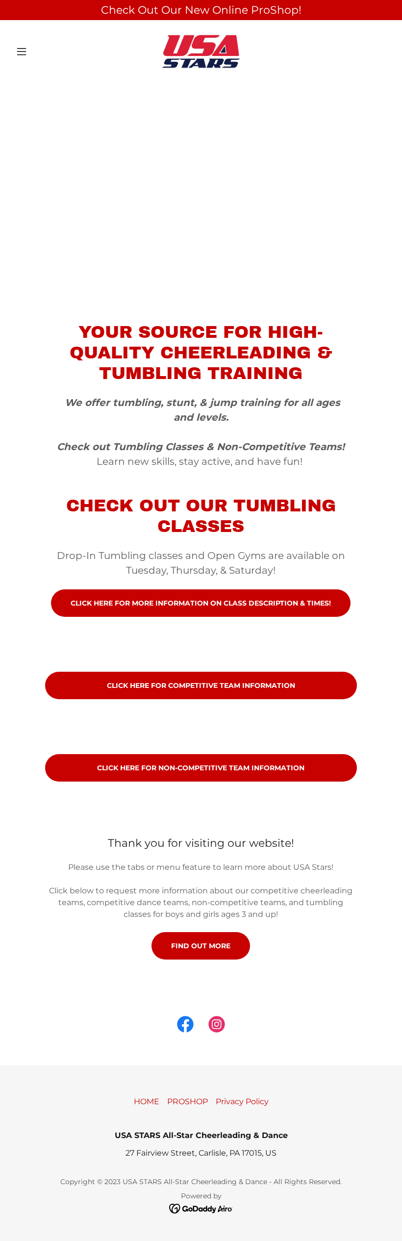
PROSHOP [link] (187, 1101)
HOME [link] (146, 1101)
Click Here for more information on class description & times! (201, 603)
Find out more (200, 945)
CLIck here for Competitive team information (201, 685)
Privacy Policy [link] (242, 1101)
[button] (40, 51)
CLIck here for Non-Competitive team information (200, 767)
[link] (201, 51)
